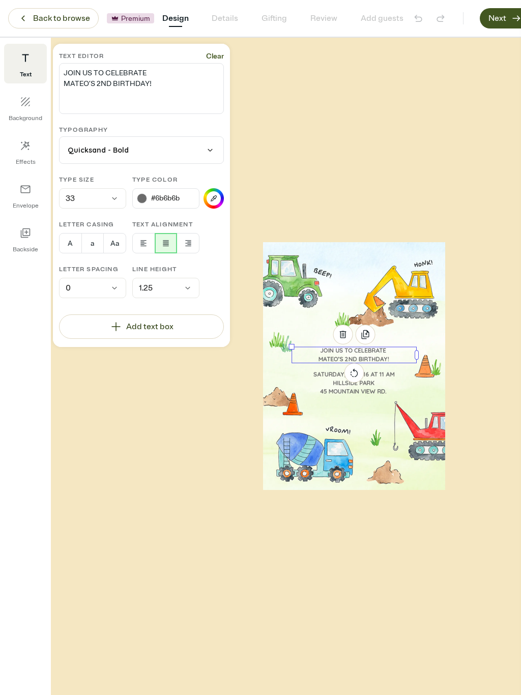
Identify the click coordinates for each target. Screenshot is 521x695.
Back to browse (61, 18)
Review (323, 18)
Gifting (274, 18)
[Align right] (188, 243)
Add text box (149, 327)
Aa (114, 243)
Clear (215, 56)
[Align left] (143, 243)
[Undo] (418, 18)
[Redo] (441, 18)
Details (225, 18)
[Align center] (166, 243)
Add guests (382, 18)
